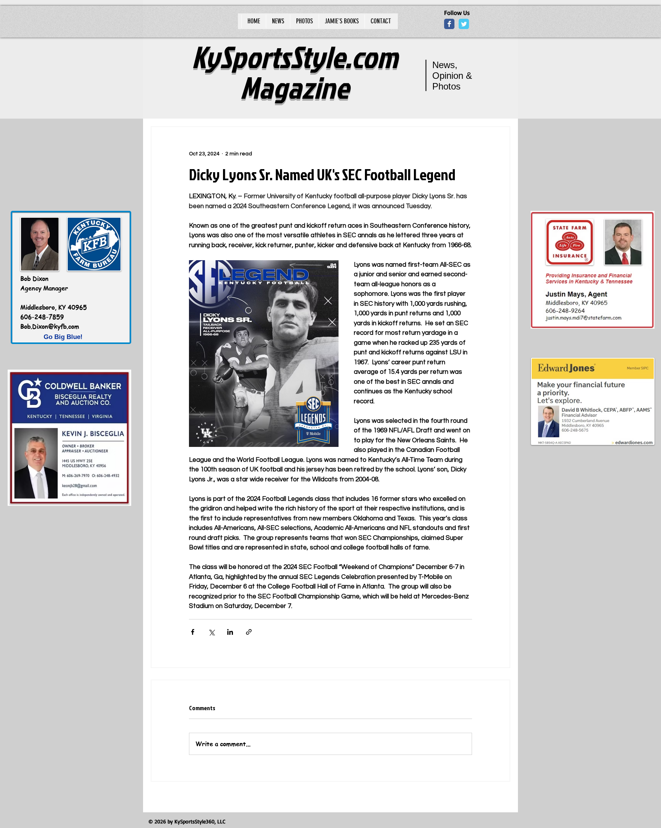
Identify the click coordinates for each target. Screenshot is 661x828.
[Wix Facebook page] (449, 24)
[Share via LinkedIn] (230, 632)
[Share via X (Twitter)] (211, 632)
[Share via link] (248, 632)
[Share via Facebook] (192, 632)
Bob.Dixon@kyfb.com (49, 326)
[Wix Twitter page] (464, 24)
